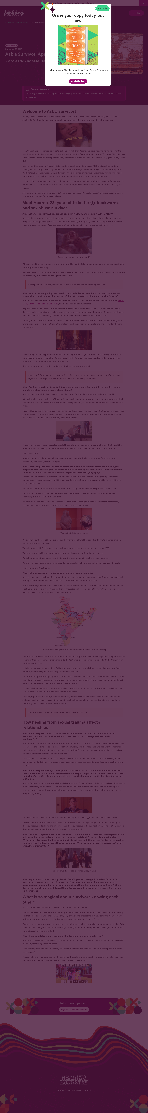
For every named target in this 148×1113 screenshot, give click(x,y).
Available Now (78, 81)
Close (101, 8)
